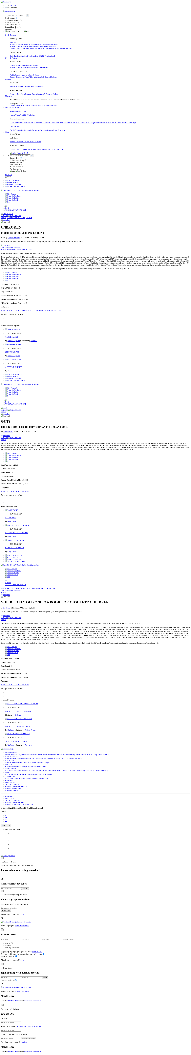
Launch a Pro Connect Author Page (73, 770)
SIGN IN (13, 6)
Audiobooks (14, 44)
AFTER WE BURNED (13, 367)
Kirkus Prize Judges (42, 762)
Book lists (20, 56)
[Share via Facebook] (13, 196)
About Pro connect (39, 149)
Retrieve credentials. (22, 926)
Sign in (4, 952)
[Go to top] (6, 825)
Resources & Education (18, 111)
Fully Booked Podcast (48, 77)
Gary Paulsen (8, 432)
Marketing (31, 115)
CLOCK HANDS (11, 337)
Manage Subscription (43, 106)
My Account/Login (46, 774)
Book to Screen (15, 77)
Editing (17, 115)
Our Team (14, 778)
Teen (30, 65)
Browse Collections (16, 142)
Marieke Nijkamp (14, 238)
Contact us (9, 780)
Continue (25, 888)
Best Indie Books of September (28, 190)
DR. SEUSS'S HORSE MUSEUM (17, 726)
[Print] (7, 202)
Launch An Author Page (54, 149)
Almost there (6, 910)
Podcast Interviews (12, 27)
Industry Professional (12, 948)
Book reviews (10, 18)
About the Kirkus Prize (31, 86)
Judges (55, 94)
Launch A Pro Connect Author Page (123, 123)
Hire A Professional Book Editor (21, 123)
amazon (3, 218)
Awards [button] (8, 79)
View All (13, 42)
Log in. (22, 914)
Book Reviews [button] (10, 35)
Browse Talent (27, 149)
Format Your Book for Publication (62, 123)
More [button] (7, 132)
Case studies (27, 130)
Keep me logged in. (8, 956)
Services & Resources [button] (13, 108)
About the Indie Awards (18, 94)
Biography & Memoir (43, 46)
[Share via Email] (11, 200)
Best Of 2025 (40, 56)
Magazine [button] (8, 96)
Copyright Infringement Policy (16, 786)
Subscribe (53, 106)
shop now (4, 216)
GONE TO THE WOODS (14, 548)
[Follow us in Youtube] (6, 821)
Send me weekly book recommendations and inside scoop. (21, 954)
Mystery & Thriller (34, 67)
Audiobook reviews (12, 20)
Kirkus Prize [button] (9, 760)
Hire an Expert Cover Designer (85, 123)
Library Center (15, 126)
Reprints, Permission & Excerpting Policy (13, 789)
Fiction (20, 44)
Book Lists (16, 759)
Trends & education (16, 130)
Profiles (12, 75)
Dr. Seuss (6, 608)
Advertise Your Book (103, 123)
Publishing (23, 115)
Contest (20, 778)
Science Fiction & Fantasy (19, 46)
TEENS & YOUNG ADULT (15, 210)
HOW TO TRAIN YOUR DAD (16, 533)
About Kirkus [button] (10, 776)
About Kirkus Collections (32, 142)
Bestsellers (13, 56)
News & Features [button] (11, 58)
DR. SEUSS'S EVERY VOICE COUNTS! (20, 711)
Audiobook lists (29, 56)
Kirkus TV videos (66, 759)
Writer (7, 945)
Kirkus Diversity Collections (15, 774)
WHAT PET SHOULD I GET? (16, 741)
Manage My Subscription (30, 766)
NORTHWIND (10, 518)
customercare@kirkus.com (32, 1001)
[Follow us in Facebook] (5, 815)
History (53, 46)
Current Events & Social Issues (20, 48)
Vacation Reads (50, 56)
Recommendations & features (42, 130)
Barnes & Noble (19, 218)
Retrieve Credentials (28, 1038)
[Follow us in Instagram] (6, 819)
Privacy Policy (10, 782)
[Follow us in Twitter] (6, 817)
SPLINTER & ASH (12, 352)
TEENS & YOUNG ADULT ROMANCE (16, 311)
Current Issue (14, 106)
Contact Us (9, 796)
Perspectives (19, 75)
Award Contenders (33, 94)
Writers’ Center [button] (10, 768)
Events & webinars (59, 130)
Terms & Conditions (12, 784)
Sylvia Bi (34, 341)
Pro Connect (9, 29)
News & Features (11, 22)
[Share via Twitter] (12, 198)
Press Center (30, 778)
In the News (25, 77)
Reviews (8, 208)
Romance (55, 44)
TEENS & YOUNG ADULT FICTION (46, 311)
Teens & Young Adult (57, 48)
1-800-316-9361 (13, 1001)
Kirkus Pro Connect (32, 774)
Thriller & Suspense (30, 44)
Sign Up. (23, 1042)
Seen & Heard (34, 75)
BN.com (29, 218)
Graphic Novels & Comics (40, 48)
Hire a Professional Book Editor (16, 770)
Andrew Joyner (30, 730)
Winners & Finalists (16, 86)
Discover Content (16, 149)
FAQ (24, 778)
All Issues (32, 106)
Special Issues (24, 106)
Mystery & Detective (44, 44)
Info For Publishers (42, 778)
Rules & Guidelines (46, 94)
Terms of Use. (37, 952)
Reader (8, 943)
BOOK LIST (11, 190)
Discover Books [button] (11, 753)
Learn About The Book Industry (96, 770)
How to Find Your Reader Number (29, 1026)
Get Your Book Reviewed (41, 123)
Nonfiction (32, 46)
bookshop (10, 218)
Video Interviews (11, 25)
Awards (26, 75)
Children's (68, 48)
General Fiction (15, 65)
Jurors (42, 86)
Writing (12, 115)
